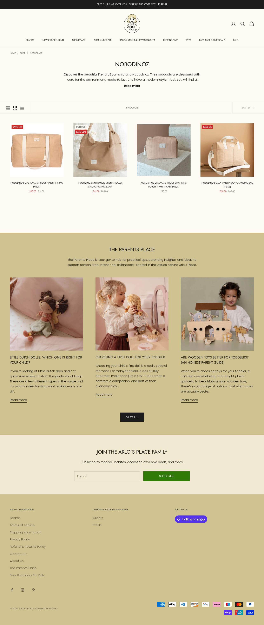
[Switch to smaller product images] (15, 107)
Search (15, 518)
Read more (18, 400)
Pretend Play (170, 40)
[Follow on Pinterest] (33, 590)
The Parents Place (23, 568)
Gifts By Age (79, 40)
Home (13, 53)
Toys (188, 40)
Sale (235, 40)
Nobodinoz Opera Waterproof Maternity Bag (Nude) (37, 184)
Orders (98, 518)
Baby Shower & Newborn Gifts (137, 40)
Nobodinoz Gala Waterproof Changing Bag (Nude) (227, 184)
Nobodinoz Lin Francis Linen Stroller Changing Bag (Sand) (100, 184)
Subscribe (166, 476)
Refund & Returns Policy (28, 546)
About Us (17, 561)
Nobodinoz (36, 53)
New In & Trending (53, 40)
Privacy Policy (20, 539)
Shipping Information (25, 532)
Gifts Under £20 (102, 40)
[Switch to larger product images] (8, 107)
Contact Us (18, 554)
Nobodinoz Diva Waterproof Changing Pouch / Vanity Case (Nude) (164, 184)
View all (132, 417)
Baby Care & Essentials (212, 40)
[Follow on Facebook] (12, 590)
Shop (22, 53)
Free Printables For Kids (27, 575)
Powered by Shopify (46, 608)
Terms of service (22, 525)
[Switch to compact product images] (22, 107)
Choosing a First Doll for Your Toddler (130, 357)
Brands (30, 40)
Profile (97, 525)
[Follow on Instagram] (23, 590)
